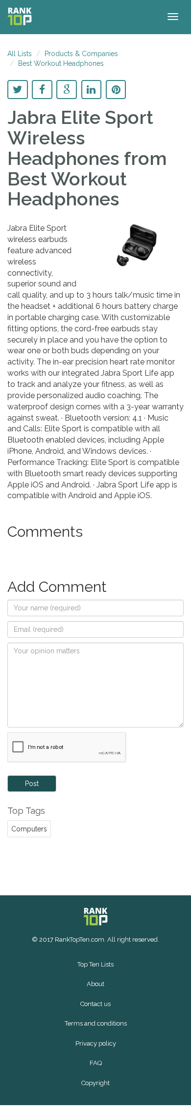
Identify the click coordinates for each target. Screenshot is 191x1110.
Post (32, 783)
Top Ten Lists (95, 964)
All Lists (19, 54)
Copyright (95, 1083)
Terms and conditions (96, 1023)
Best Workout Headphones (61, 63)
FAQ (96, 1063)
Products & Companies (81, 54)
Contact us (95, 1004)
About (95, 984)
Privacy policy (95, 1043)
